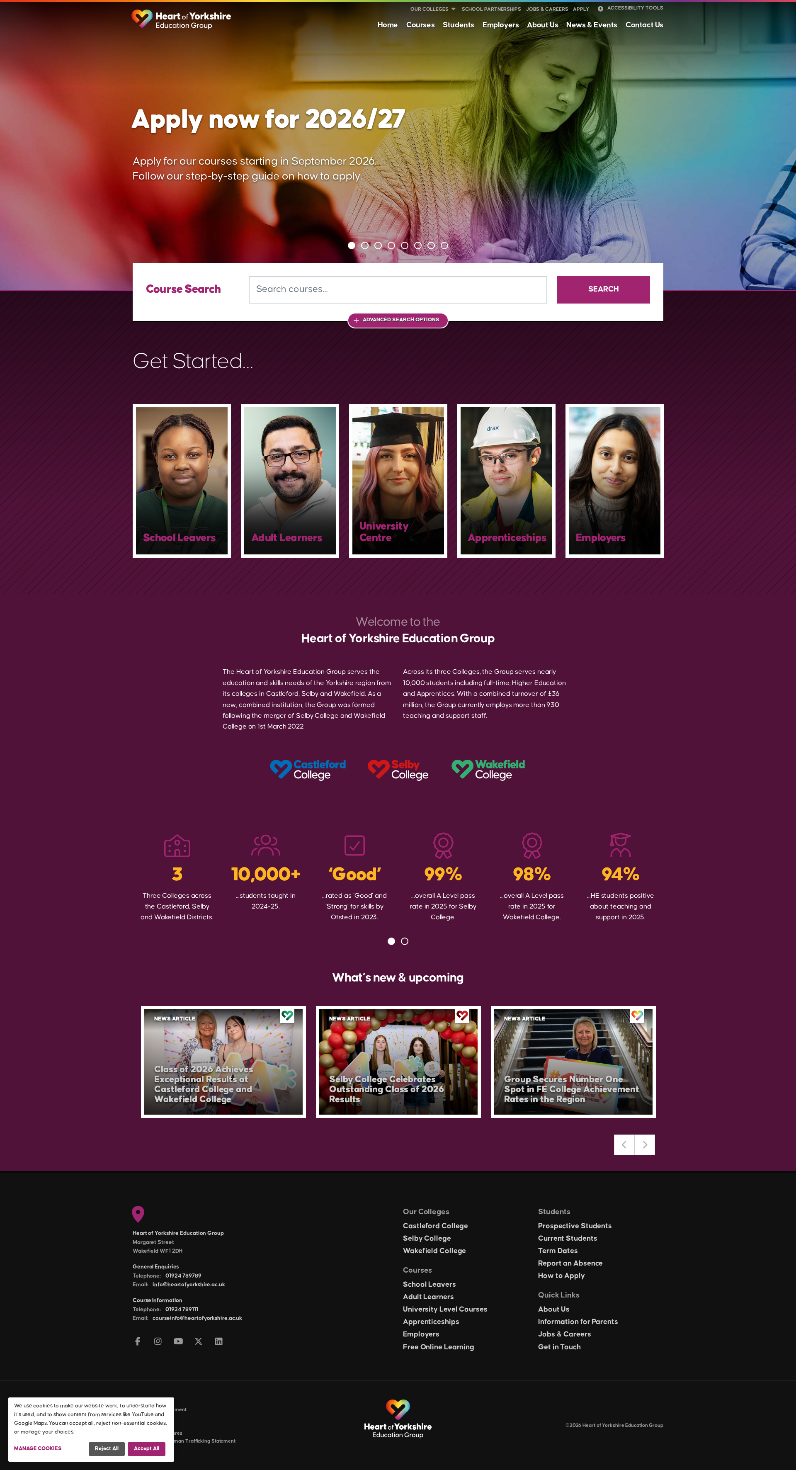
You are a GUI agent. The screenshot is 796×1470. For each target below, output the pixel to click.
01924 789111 (181, 1309)
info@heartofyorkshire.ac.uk (189, 1285)
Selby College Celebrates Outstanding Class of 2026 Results (386, 1089)
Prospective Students (575, 1226)
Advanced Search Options (401, 320)
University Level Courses (445, 1309)
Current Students (567, 1238)
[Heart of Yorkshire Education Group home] (182, 15)
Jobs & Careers (547, 9)
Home (388, 25)
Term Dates (558, 1251)
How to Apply (561, 1276)
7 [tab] (431, 245)
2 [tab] (365, 245)
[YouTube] (178, 1342)
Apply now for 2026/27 (268, 120)
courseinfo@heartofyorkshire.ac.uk (197, 1318)
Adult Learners (428, 1297)
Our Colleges (429, 9)
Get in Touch (559, 1347)
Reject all (107, 1448)
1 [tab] (351, 245)
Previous (624, 1145)
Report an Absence (570, 1263)
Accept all (146, 1448)
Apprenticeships (431, 1322)
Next (644, 1145)
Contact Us (644, 25)
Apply (581, 9)
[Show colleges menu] (453, 9)
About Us (542, 25)
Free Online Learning (438, 1347)
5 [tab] (404, 245)
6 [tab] (418, 245)
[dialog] (91, 1429)
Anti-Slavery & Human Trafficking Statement (184, 1441)
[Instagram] (158, 1342)
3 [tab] (378, 245)
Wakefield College (434, 1251)
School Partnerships (491, 9)
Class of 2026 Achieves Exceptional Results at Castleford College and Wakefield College (203, 1084)
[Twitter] (199, 1342)
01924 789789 (183, 1276)
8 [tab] (444, 245)
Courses (420, 25)
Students (458, 25)
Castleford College (435, 1226)
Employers (501, 25)
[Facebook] (138, 1342)
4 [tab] (391, 245)
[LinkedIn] (219, 1342)
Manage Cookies (38, 1448)
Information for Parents (578, 1322)
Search (603, 289)
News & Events (591, 25)
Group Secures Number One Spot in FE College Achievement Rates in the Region (571, 1089)
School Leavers (429, 1284)
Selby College (427, 1238)
